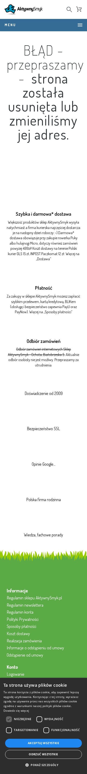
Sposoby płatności (58, 312)
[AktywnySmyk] (24, 9)
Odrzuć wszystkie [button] (43, 754)
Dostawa (43, 259)
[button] (43, 765)
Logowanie (15, 674)
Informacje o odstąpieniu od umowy (35, 647)
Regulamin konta (20, 612)
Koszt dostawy (18, 633)
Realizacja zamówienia (24, 640)
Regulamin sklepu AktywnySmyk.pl (34, 597)
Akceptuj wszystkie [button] (43, 743)
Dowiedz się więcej (16, 711)
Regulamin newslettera (25, 605)
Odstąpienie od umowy (25, 655)
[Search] (69, 9)
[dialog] (43, 726)
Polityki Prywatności (23, 619)
